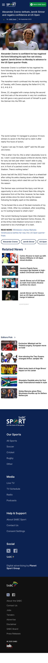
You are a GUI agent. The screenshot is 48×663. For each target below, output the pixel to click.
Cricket (10, 452)
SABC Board (12, 629)
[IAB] (9, 646)
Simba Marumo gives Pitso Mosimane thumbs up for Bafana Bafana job (33, 393)
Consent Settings (16, 531)
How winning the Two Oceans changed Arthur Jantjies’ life (31, 357)
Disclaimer (11, 624)
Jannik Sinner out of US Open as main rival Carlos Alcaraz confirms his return (32, 283)
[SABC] (13, 584)
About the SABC (14, 601)
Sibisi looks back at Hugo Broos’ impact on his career (32, 369)
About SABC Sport (16, 519)
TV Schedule (13, 489)
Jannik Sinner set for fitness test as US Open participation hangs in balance (32, 295)
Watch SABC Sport (39, 4)
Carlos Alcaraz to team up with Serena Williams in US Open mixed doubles (33, 258)
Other (10, 464)
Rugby (10, 458)
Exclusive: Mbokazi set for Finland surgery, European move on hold (32, 345)
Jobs (9, 610)
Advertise (11, 619)
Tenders (10, 615)
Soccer (10, 446)
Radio (10, 494)
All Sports (12, 440)
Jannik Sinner (28, 242)
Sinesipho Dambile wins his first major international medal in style (33, 381)
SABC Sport (12, 19)
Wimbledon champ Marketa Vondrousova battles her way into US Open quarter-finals (23, 233)
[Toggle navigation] (3, 4)
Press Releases (14, 633)
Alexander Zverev (10, 242)
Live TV (11, 483)
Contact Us (12, 525)
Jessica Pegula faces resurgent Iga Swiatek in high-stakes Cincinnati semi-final (32, 270)
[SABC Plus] (10, 557)
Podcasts (12, 500)
